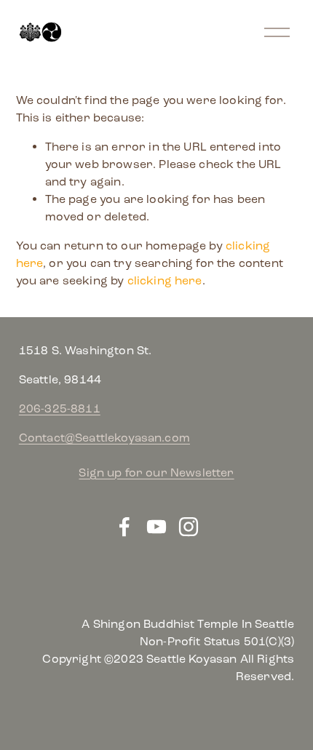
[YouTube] (156, 526)
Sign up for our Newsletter (156, 472)
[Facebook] (124, 526)
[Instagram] (188, 526)
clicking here (164, 280)
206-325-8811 (59, 408)
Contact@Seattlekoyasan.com (104, 437)
